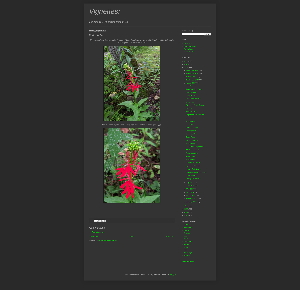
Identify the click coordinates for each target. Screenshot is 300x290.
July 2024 (190, 183)
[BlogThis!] (98, 221)
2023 (186, 206)
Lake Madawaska (192, 99)
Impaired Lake (191, 111)
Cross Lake (190, 102)
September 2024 (192, 80)
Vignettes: (104, 11)
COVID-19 (187, 225)
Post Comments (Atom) (108, 241)
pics (185, 250)
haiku (186, 239)
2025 (186, 64)
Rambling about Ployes (194, 89)
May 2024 (190, 189)
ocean (186, 247)
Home (132, 237)
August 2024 (191, 83)
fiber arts (187, 233)
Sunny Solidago (191, 134)
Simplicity (189, 124)
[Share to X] (100, 221)
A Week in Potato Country (195, 105)
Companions (190, 175)
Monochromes (191, 121)
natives (186, 244)
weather (187, 255)
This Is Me (187, 43)
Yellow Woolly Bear (193, 169)
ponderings (188, 253)
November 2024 (192, 73)
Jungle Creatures (192, 153)
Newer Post (94, 237)
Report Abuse (188, 262)
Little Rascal (190, 118)
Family (186, 230)
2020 (186, 215)
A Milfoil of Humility (193, 150)
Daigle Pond (190, 95)
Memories (187, 241)
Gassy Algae (190, 137)
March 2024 (191, 195)
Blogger (173, 275)
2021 (186, 212)
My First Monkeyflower (194, 147)
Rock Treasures (191, 86)
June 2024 (190, 186)
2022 (186, 209)
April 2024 (190, 192)
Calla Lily (189, 108)
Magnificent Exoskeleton (195, 115)
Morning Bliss (191, 131)
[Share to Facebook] (102, 221)
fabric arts (187, 228)
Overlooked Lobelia (193, 163)
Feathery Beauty (192, 127)
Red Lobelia (190, 156)
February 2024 (192, 199)
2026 (186, 61)
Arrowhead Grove (192, 140)
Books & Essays (190, 46)
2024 (186, 68)
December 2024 (192, 70)
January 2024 (191, 202)
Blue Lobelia (190, 159)
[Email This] (95, 221)
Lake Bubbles (191, 92)
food (185, 236)
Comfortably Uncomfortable (196, 172)
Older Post (170, 237)
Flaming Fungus (192, 143)
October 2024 (191, 77)
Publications (188, 49)
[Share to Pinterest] (104, 221)
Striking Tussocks (192, 179)
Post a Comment (98, 232)
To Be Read (188, 52)
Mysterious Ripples (193, 166)
